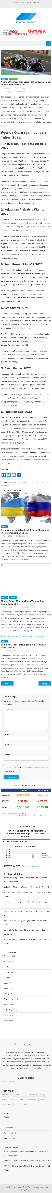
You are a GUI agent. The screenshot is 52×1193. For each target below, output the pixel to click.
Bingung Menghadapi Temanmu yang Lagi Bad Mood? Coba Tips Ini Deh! (46, 683)
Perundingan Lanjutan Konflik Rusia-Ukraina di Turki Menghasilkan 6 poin (25, 531)
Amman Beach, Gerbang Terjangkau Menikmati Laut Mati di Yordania (25, 922)
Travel (6, 1015)
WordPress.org (9, 1138)
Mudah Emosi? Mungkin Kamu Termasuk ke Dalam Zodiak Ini (22, 602)
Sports (13, 79)
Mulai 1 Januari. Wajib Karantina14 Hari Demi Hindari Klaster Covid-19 (9, 683)
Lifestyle (7, 977)
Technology (8, 1009)
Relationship (8, 999)
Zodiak (13, 597)
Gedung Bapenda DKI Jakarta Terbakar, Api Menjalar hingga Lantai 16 (26, 903)
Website (8, 754)
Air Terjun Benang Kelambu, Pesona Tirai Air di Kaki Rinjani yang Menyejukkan (25, 879)
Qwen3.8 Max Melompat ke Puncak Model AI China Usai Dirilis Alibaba (27, 913)
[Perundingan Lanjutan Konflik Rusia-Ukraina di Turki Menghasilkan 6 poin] (26, 507)
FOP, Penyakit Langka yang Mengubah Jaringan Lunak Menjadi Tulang (27, 894)
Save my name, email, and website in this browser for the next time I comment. (26, 769)
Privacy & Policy (9, 1187)
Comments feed (10, 1133)
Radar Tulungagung (8, 1081)
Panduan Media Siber (40, 1187)
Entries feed (8, 1127)
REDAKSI (26, 1190)
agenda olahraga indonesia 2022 (20, 482)
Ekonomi (7, 956)
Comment (9, 709)
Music (6, 983)
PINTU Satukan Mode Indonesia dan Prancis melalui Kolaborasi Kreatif (27, 941)
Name (7, 734)
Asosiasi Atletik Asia (10, 192)
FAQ (28, 1187)
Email (7, 744)
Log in (6, 1122)
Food (6, 966)
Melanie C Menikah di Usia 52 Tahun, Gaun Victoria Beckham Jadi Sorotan (26, 932)
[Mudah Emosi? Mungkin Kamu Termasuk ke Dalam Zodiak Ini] (26, 578)
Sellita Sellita (20, 536)
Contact (37, 2)
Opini (6, 993)
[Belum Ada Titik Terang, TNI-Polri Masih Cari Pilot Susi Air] (26, 636)
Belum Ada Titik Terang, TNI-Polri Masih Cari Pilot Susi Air (23, 646)
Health (6, 972)
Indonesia (20, 111)
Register (7, 1117)
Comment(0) (20, 91)
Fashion (7, 961)
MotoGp (46, 482)
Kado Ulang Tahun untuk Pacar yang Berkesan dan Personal (26, 887)
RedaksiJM (23, 651)
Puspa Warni (26, 607)
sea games (5, 485)
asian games (37, 482)
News (4, 79)
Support (21, 1187)
